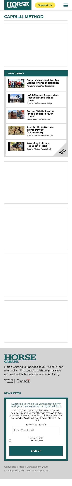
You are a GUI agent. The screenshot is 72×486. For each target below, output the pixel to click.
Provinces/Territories (41, 86)
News (29, 86)
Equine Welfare (33, 103)
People (49, 135)
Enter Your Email (36, 424)
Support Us (45, 5)
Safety (48, 103)
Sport (52, 86)
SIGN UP (36, 450)
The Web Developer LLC (35, 470)
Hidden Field (36, 438)
